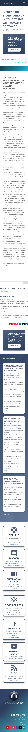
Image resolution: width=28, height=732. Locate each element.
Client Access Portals (11, 372)
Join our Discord (19, 719)
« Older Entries (8, 515)
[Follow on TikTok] (13, 324)
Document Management (14, 427)
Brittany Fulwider (10, 29)
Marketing (6, 428)
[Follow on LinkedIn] (26, 324)
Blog (4, 30)
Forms (16, 373)
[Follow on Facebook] (20, 324)
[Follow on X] (23, 324)
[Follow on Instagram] (16, 324)
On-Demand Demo (14, 652)
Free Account (14, 49)
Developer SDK (14, 605)
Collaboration (10, 30)
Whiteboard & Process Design (10, 430)
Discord (14, 558)
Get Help (14, 535)
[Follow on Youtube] (10, 324)
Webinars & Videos (14, 580)
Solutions (18, 30)
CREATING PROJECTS (6, 299)
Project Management (13, 428)
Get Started (14, 628)
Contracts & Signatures (12, 485)
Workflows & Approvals (16, 377)
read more (7, 411)
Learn (23, 724)
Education (12, 373)
